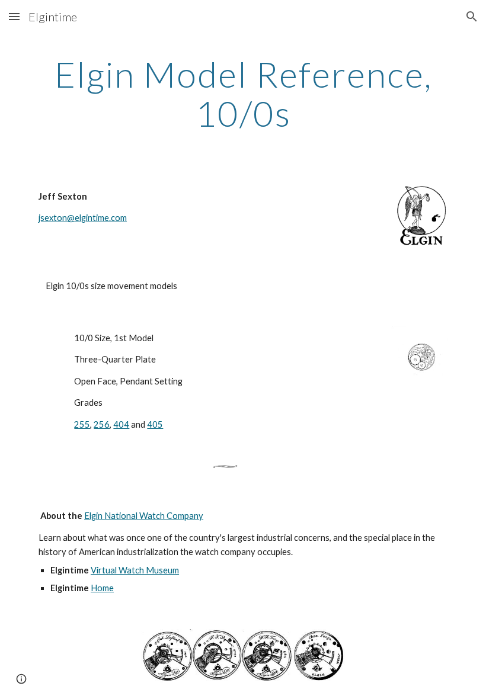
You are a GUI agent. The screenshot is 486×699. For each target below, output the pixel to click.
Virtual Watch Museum (135, 570)
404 (121, 424)
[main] (243, 93)
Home (102, 588)
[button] (14, 16)
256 (102, 424)
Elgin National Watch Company (143, 516)
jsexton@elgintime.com (83, 218)
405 (155, 424)
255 (82, 424)
